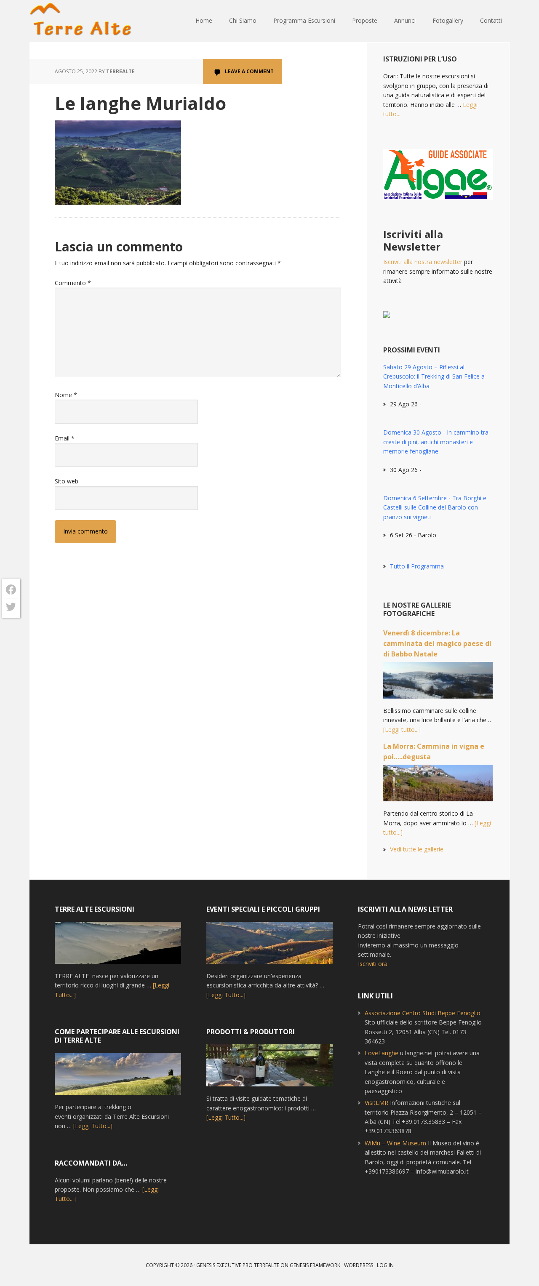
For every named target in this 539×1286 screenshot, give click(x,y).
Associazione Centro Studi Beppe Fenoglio (422, 1013)
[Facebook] (11, 589)
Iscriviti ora (372, 964)
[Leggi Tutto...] (92, 1126)
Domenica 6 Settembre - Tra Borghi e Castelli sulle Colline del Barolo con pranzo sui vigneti (434, 507)
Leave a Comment (249, 71)
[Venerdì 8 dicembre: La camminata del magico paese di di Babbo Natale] (438, 684)
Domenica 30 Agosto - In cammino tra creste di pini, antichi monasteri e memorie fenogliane (435, 441)
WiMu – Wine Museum (395, 1143)
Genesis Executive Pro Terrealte (237, 1265)
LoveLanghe (381, 1053)
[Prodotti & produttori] (269, 1069)
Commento (73, 283)
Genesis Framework (315, 1265)
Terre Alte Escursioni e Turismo (84, 21)
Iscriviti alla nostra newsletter (422, 262)
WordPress (358, 1265)
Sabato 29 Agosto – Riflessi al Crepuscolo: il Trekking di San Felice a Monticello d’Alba (434, 376)
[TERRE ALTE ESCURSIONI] (118, 946)
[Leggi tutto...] (402, 730)
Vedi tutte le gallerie (416, 849)
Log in (385, 1265)
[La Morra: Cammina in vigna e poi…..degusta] (438, 787)
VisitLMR (376, 1103)
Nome (66, 395)
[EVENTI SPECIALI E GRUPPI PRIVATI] (269, 946)
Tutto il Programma (417, 566)
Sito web (66, 481)
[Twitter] (11, 606)
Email (65, 438)
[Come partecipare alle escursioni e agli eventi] (118, 1077)
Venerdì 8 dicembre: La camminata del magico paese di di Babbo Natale (437, 643)
